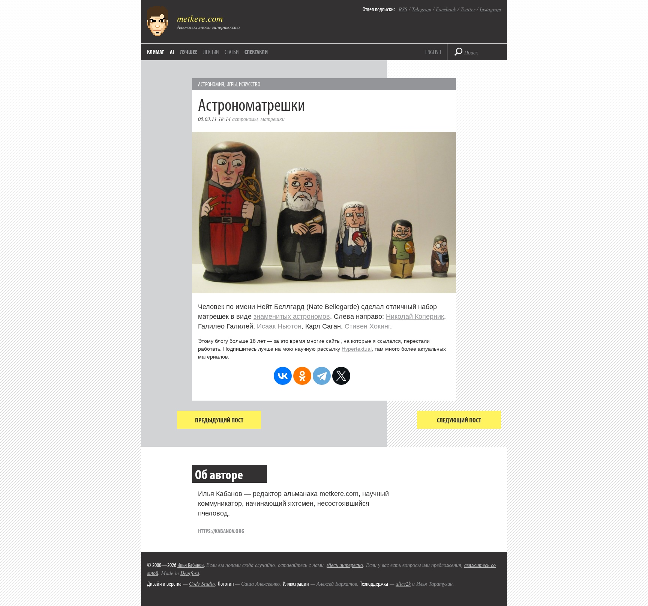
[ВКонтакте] (283, 376)
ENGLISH (433, 52)
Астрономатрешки (251, 103)
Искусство (249, 84)
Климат (155, 52)
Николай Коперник (415, 316)
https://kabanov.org (221, 531)
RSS (403, 9)
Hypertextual (357, 349)
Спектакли (256, 52)
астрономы (245, 118)
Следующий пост (459, 420)
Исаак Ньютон (279, 326)
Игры (231, 84)
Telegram (421, 9)
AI (172, 52)
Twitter (467, 9)
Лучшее (188, 52)
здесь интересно (345, 564)
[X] (341, 376)
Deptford (189, 572)
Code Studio (202, 583)
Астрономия (211, 84)
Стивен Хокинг (367, 326)
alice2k (403, 583)
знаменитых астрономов (292, 316)
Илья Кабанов (190, 564)
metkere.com (200, 18)
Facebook (446, 9)
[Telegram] (322, 376)
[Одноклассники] (302, 376)
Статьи (231, 52)
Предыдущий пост (219, 420)
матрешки (273, 118)
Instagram (490, 9)
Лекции (211, 52)
